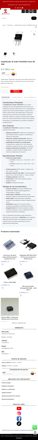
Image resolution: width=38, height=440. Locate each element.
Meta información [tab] (30, 97)
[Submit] (34, 18)
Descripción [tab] (6, 97)
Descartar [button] (19, 438)
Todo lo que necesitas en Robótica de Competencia (21, 430)
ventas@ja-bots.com (7, 348)
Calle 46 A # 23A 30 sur (8, 333)
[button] (34, 34)
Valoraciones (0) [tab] (17, 97)
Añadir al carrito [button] (2, 264)
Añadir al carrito (16, 91)
